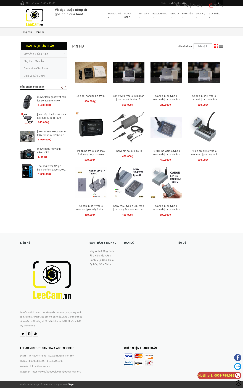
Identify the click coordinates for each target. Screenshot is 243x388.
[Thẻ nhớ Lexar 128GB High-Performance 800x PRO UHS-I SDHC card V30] (27, 171)
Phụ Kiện (187, 13)
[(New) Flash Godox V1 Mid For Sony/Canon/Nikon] (27, 102)
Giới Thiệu (214, 13)
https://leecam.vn (40, 366)
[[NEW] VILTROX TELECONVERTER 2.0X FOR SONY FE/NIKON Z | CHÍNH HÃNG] (27, 137)
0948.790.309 (55, 361)
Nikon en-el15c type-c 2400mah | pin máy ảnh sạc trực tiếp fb (204, 154)
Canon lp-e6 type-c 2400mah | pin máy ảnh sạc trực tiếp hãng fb (166, 209)
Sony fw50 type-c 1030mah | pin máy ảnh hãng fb (128, 97)
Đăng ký (197, 5)
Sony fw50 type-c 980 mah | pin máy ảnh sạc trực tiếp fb (128, 209)
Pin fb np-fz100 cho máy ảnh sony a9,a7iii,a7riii (91, 152)
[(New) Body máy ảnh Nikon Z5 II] (27, 154)
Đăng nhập (182, 5)
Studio (174, 13)
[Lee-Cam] (34, 16)
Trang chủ (114, 13)
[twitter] (22, 334)
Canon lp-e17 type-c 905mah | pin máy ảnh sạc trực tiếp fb (91, 209)
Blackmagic (159, 13)
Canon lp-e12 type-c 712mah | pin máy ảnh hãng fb (204, 99)
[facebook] (29, 334)
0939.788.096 (37, 361)
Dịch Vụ (200, 13)
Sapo (71, 384)
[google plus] (35, 334)
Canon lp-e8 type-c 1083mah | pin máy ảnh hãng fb (166, 99)
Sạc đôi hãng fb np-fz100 (90, 96)
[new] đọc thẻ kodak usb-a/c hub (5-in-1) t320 (51, 115)
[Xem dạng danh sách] (221, 46)
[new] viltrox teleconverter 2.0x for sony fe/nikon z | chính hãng (52, 135)
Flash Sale (127, 15)
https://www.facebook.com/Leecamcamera (56, 371)
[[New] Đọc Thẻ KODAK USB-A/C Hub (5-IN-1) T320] (27, 119)
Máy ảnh (144, 13)
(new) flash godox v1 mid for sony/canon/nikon (51, 98)
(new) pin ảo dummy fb (128, 151)
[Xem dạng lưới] (216, 46)
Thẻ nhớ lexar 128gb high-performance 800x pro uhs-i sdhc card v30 (50, 169)
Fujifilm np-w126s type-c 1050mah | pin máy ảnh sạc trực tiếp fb (166, 154)
